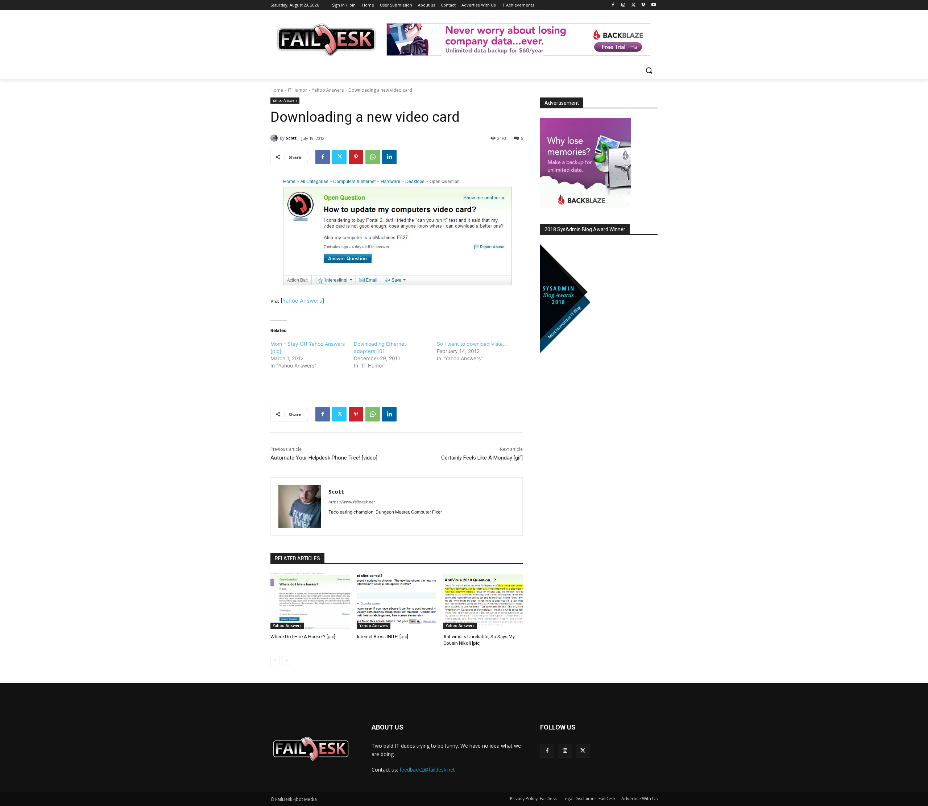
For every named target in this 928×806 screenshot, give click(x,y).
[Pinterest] (356, 157)
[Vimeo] (643, 5)
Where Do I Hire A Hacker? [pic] (302, 636)
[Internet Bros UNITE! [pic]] (396, 601)
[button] (649, 70)
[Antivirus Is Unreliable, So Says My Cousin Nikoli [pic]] (483, 601)
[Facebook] (613, 5)
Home (276, 90)
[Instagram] (623, 5)
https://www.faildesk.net (351, 501)
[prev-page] (274, 660)
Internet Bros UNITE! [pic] (382, 636)
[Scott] (275, 138)
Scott (291, 138)
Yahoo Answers (328, 90)
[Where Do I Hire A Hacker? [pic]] (310, 601)
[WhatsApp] (372, 157)
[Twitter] (633, 5)
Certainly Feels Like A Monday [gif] (482, 457)
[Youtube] (653, 5)
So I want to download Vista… (472, 344)
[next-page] (286, 660)
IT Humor (297, 90)
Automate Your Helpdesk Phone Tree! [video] (323, 457)
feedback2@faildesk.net (427, 769)
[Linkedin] (389, 157)
